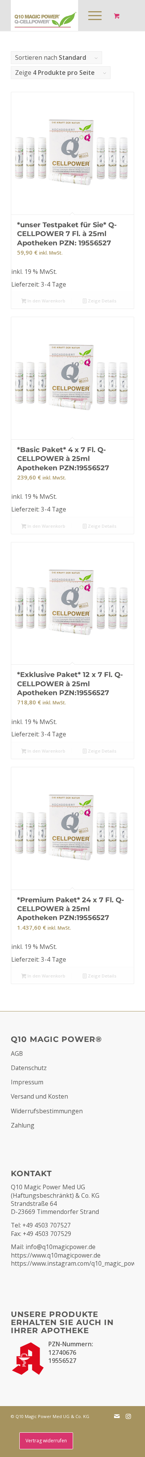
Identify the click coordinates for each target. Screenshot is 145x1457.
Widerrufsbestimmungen (47, 1111)
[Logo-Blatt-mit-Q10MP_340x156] (60, 15)
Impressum (27, 1082)
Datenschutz (29, 1068)
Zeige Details (101, 301)
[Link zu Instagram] (128, 1416)
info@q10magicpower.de (61, 1247)
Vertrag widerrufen (46, 1440)
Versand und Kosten (39, 1096)
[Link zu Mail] (117, 1416)
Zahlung (22, 1125)
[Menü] (91, 15)
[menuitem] (93, 15)
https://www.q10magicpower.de (56, 1255)
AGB (17, 1053)
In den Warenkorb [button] (45, 301)
